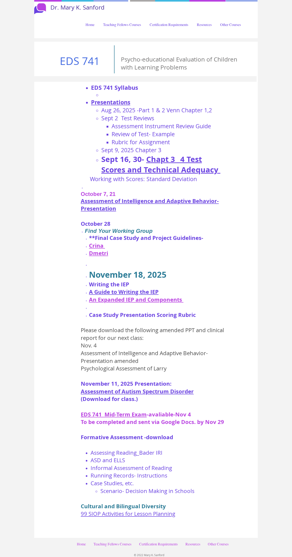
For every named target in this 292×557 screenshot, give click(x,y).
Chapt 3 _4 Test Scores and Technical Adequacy (160, 164)
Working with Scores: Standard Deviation (143, 179)
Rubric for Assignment (141, 142)
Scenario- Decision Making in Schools (147, 491)
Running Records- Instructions (129, 475)
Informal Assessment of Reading (131, 468)
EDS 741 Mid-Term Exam (114, 414)
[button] (122, 24)
